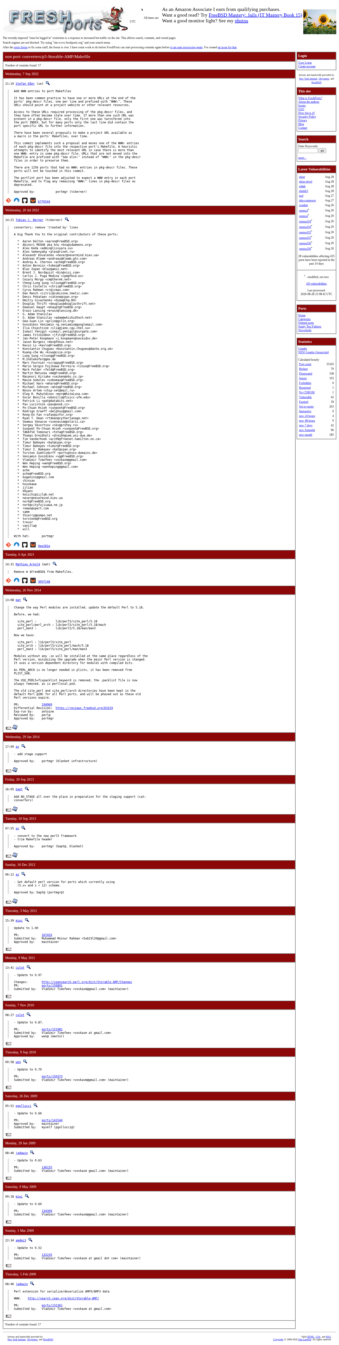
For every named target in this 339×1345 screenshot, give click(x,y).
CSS (318, 1336)
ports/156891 (52, 985)
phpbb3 (303, 191)
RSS (328, 1336)
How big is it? (306, 113)
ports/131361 (52, 1305)
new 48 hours (307, 420)
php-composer (307, 200)
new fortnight (307, 430)
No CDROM (307, 392)
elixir (302, 177)
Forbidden (305, 383)
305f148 (44, 581)
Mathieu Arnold (28, 564)
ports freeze (21, 47)
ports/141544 (52, 1120)
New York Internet (308, 78)
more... (302, 158)
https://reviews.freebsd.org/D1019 (84, 708)
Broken (303, 369)
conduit (303, 205)
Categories (304, 319)
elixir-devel (305, 181)
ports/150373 (52, 1076)
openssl (303, 210)
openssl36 (305, 243)
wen (18, 1062)
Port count (305, 364)
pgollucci (23, 1106)
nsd (301, 195)
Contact (302, 128)
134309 (47, 1211)
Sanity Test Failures (309, 326)
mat (18, 600)
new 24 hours (307, 416)
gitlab (302, 186)
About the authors (308, 102)
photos (241, 20)
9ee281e (44, 546)
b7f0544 (44, 201)
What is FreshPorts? (310, 98)
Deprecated (305, 373)
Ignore (303, 378)
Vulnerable (305, 397)
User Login (305, 62)
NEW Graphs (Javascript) (313, 352)
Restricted (305, 387)
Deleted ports (306, 323)
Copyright (278, 1339)
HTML (310, 1336)
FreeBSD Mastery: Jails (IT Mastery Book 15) (255, 15)
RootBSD (316, 82)
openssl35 (305, 232)
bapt (19, 789)
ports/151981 (52, 1029)
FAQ (301, 109)
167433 (47, 935)
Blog (301, 124)
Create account (306, 66)
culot (20, 967)
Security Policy (307, 116)
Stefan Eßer (25, 83)
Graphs (302, 348)
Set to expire (306, 406)
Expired (303, 402)
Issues (302, 105)
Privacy (302, 120)
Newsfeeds (304, 330)
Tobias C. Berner (29, 220)
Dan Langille (304, 1339)
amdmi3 (21, 1240)
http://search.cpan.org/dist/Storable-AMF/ (63, 1298)
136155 (47, 1167)
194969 (47, 704)
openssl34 (305, 221)
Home (301, 315)
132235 (47, 1255)
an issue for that (227, 47)
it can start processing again (186, 47)
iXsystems (324, 78)
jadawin (22, 1153)
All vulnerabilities (316, 283)
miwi (19, 920)
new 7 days (305, 425)
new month (305, 435)
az (17, 746)
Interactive (305, 411)
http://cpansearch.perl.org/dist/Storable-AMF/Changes (87, 982)
